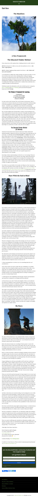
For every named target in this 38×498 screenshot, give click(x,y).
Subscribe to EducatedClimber (7, 481)
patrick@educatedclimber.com (9, 443)
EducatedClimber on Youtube (7, 483)
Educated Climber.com (19, 1)
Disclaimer (4, 485)
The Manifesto (4, 479)
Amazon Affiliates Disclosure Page (8, 488)
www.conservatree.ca (6, 433)
